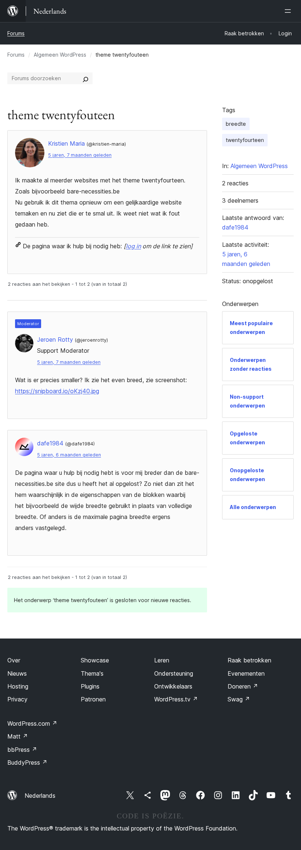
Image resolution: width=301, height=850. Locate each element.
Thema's (92, 673)
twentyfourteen (245, 140)
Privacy (17, 699)
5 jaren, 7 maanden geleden (80, 155)
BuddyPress (27, 762)
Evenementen (246, 673)
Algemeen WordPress (60, 54)
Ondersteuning (173, 673)
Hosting (17, 686)
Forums (16, 33)
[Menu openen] (289, 11)
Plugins (90, 686)
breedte (236, 124)
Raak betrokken (249, 660)
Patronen (93, 699)
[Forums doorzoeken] (86, 78)
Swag (239, 699)
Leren (161, 660)
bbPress (22, 749)
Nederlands (40, 795)
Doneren (243, 686)
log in (133, 246)
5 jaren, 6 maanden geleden (69, 455)
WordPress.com (32, 723)
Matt (17, 736)
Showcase (95, 660)
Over (13, 660)
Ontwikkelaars (173, 686)
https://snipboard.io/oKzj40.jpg (57, 391)
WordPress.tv (176, 699)
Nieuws (17, 673)
